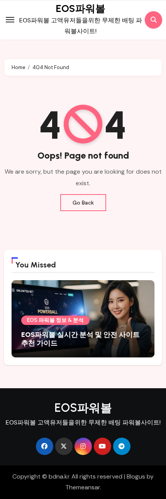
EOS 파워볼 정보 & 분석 (55, 320)
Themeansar (82, 487)
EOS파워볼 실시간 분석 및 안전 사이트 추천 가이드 (80, 338)
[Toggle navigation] (10, 19)
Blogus (136, 476)
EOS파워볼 (80, 8)
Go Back (83, 202)
